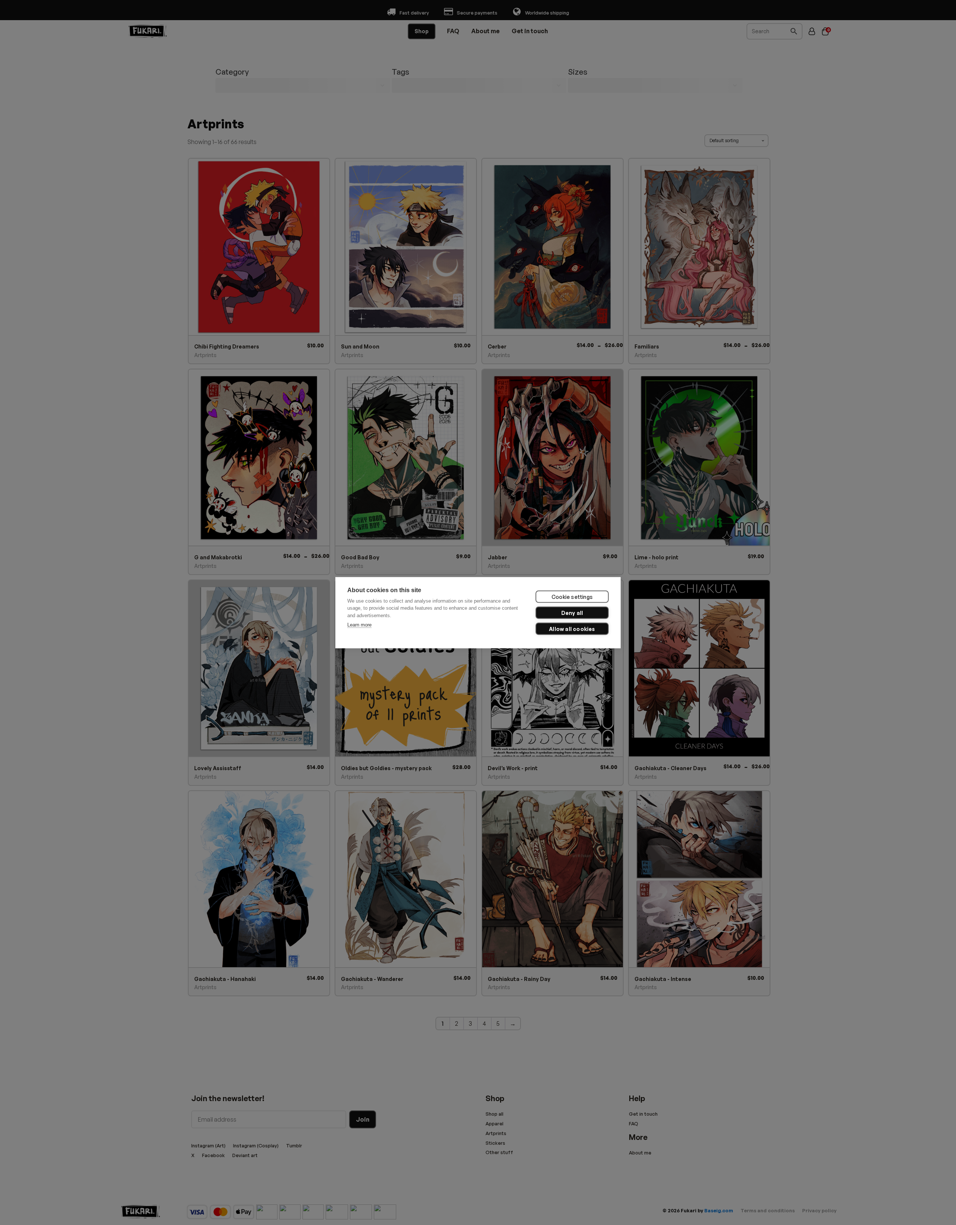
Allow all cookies (572, 628)
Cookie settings (572, 596)
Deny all (572, 612)
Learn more (359, 624)
